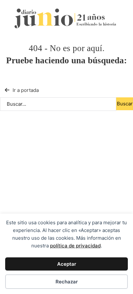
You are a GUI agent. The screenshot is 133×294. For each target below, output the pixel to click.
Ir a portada (26, 90)
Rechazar (67, 282)
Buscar (125, 104)
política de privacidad (75, 246)
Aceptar (66, 264)
